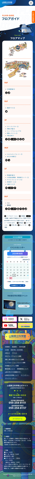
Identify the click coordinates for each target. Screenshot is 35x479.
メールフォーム (17, 419)
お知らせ (7, 353)
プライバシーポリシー (11, 378)
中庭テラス (10, 184)
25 (14, 275)
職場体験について (10, 369)
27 (21, 275)
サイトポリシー (25, 375)
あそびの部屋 (11, 156)
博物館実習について (22, 369)
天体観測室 (10, 89)
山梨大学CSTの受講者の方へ (13, 372)
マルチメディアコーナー (14, 154)
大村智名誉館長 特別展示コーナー (17, 177)
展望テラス (10, 108)
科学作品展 (22, 347)
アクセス (14, 353)
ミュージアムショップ (13, 131)
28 (24, 275)
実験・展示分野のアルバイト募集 (14, 359)
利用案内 (7, 347)
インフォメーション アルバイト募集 (15, 362)
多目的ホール (11, 182)
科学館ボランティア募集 (12, 366)
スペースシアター (12, 126)
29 (27, 275)
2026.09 (25, 259)
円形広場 (9, 135)
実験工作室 (10, 129)
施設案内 (14, 347)
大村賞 (7, 350)
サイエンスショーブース (14, 180)
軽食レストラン (11, 133)
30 (7, 278)
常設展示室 (10, 175)
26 (17, 275)
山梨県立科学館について (12, 375)
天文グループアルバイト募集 (13, 356)
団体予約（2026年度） (17, 350)
